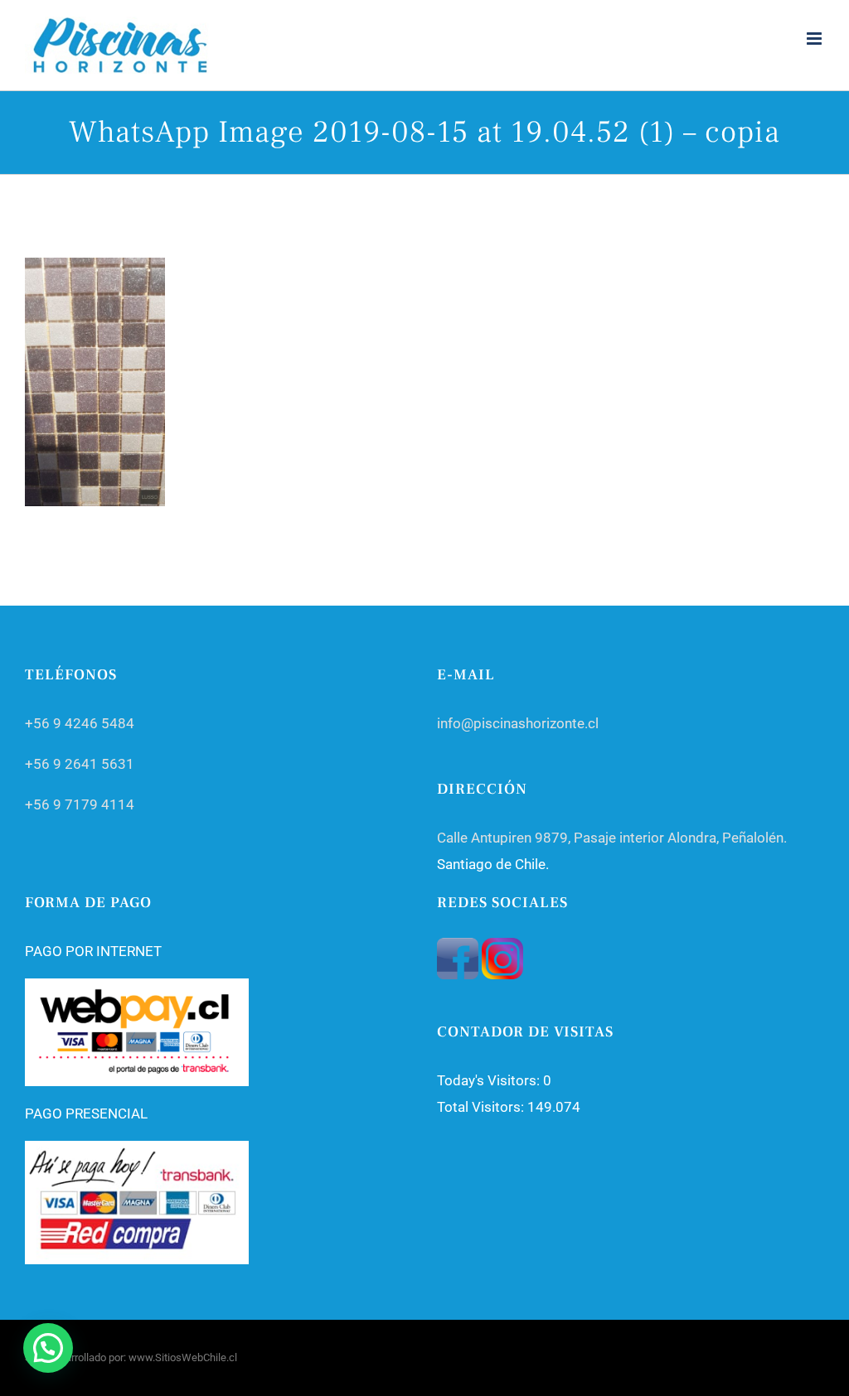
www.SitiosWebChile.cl (183, 1357)
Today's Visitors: (490, 1080)
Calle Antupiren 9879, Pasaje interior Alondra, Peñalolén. (612, 837)
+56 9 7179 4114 (79, 804)
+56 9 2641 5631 (79, 764)
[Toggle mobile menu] (815, 38)
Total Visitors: (482, 1107)
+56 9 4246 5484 (79, 723)
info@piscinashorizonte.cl (518, 723)
